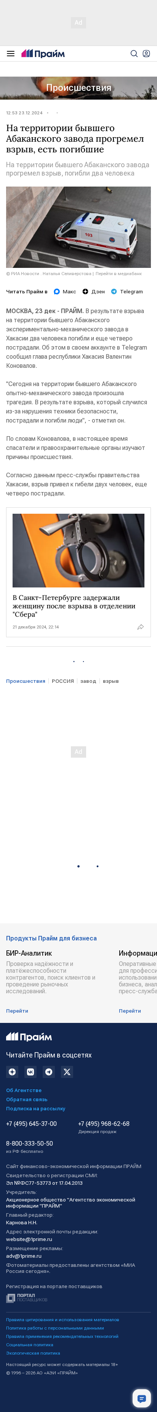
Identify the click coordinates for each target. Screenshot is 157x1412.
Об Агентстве (24, 1090)
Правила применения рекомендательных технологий (62, 1336)
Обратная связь (27, 1099)
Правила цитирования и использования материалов (62, 1319)
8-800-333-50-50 (29, 1147)
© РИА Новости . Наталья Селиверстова (48, 273)
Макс (69, 291)
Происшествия (78, 87)
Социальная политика (29, 1344)
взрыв (111, 681)
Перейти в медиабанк (119, 273)
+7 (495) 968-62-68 (104, 1127)
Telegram (131, 291)
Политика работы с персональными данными (55, 1328)
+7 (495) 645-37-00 (31, 1124)
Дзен (98, 291)
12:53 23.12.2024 (24, 113)
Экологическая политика (33, 1353)
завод (88, 681)
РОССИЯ (63, 681)
